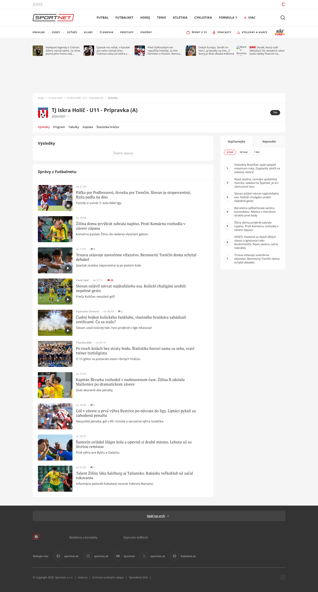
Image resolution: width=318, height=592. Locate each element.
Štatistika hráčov (107, 127)
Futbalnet (124, 18)
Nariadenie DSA (138, 577)
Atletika (180, 18)
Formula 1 (228, 18)
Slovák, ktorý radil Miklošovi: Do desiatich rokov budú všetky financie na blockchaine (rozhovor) (266, 50)
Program (59, 127)
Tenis (161, 18)
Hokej (145, 18)
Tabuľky (73, 127)
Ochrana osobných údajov (108, 577)
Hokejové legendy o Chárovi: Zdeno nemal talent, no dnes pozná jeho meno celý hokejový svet (63, 50)
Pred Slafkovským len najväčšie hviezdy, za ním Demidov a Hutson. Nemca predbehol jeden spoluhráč (164, 50)
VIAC (251, 18)
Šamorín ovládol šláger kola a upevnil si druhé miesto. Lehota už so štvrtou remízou (134, 444)
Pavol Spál (82, 280)
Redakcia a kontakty (83, 537)
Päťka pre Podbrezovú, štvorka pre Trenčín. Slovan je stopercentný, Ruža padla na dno (133, 194)
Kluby (41, 98)
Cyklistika (203, 18)
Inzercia (82, 577)
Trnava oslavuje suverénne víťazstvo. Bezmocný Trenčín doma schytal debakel (136, 257)
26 (111, 280)
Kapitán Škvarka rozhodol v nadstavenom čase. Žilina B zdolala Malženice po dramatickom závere (130, 382)
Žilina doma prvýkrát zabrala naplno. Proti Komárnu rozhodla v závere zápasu (130, 226)
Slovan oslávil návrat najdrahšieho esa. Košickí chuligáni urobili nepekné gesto (131, 288)
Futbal (103, 18)
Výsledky (44, 127)
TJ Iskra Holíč (55, 98)
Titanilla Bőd (84, 342)
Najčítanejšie (236, 141)
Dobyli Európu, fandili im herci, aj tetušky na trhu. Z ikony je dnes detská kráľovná (216, 50)
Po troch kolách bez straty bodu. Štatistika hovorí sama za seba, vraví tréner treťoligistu (135, 350)
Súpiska (88, 127)
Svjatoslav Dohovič (87, 311)
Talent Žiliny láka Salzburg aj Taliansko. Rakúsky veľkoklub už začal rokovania (134, 475)
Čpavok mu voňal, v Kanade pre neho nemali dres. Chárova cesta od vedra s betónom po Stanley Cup (113, 50)
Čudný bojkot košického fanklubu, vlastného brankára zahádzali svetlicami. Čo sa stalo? (131, 319)
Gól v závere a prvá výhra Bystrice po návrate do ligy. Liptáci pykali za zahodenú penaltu (136, 413)
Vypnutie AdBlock (135, 537)
